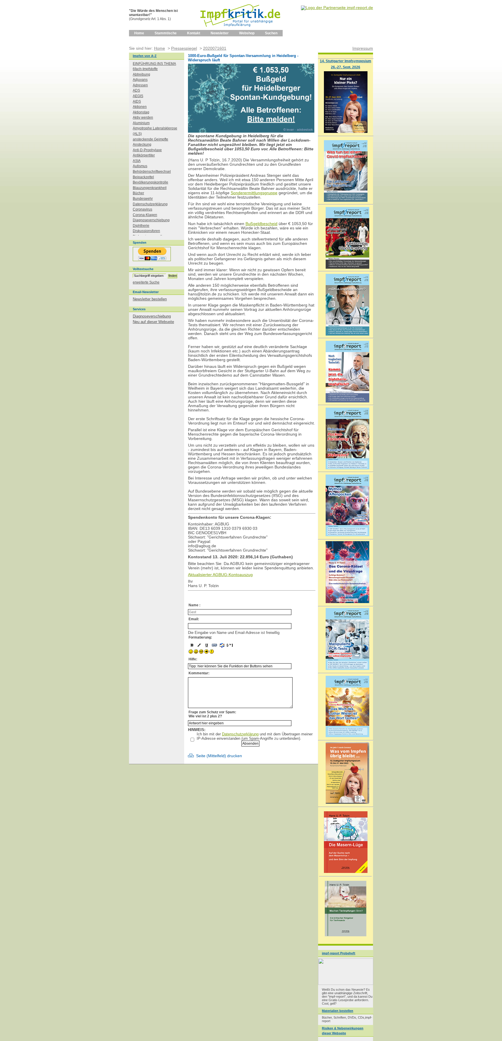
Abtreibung (141, 74)
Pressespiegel (184, 48)
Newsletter (220, 33)
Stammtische (166, 33)
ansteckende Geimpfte (150, 139)
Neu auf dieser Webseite (153, 322)
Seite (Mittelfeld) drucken (219, 756)
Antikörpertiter (144, 155)
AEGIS (138, 96)
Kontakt (193, 33)
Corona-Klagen (145, 215)
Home (139, 33)
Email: (194, 619)
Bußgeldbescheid (261, 224)
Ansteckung (142, 144)
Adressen (140, 85)
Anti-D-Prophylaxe (147, 150)
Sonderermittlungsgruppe (254, 193)
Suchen (271, 33)
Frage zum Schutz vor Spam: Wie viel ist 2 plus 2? (212, 714)
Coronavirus (142, 209)
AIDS (137, 101)
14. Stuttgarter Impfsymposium (345, 61)
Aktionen (140, 107)
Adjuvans (140, 80)
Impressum (362, 48)
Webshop (246, 33)
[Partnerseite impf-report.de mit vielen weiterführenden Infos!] (337, 8)
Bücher (138, 193)
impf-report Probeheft (338, 953)
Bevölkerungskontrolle (150, 182)
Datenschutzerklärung (240, 734)
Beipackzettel (143, 177)
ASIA (137, 161)
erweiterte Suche (146, 282)
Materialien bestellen (337, 1011)
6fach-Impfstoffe (145, 69)
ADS (136, 90)
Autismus (140, 166)
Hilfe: (193, 659)
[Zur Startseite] (240, 28)
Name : (194, 605)
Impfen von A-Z (145, 56)
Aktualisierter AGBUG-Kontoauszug (220, 575)
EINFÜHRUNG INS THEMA (154, 64)
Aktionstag (141, 112)
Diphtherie (141, 226)
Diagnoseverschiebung (151, 220)
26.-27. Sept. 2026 (345, 67)
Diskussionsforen (146, 231)
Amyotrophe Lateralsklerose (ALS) (155, 131)
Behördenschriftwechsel (152, 172)
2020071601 (214, 48)
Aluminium (141, 123)
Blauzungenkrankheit (149, 188)
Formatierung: (200, 637)
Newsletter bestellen (150, 299)
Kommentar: (199, 673)
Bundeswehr (143, 199)
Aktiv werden (143, 117)
